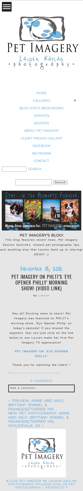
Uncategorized (52, 372)
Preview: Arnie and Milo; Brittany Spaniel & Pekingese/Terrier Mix (36, 405)
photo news (37, 372)
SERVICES (41, 116)
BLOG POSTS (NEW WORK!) (41, 108)
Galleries (41, 101)
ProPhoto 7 (56, 487)
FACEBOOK (42, 146)
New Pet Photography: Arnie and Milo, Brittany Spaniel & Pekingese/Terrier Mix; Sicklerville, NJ (39, 419)
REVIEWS (41, 123)
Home (41, 93)
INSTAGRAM (41, 153)
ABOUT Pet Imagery (41, 131)
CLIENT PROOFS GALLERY (41, 138)
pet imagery (24, 372)
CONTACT (41, 161)
